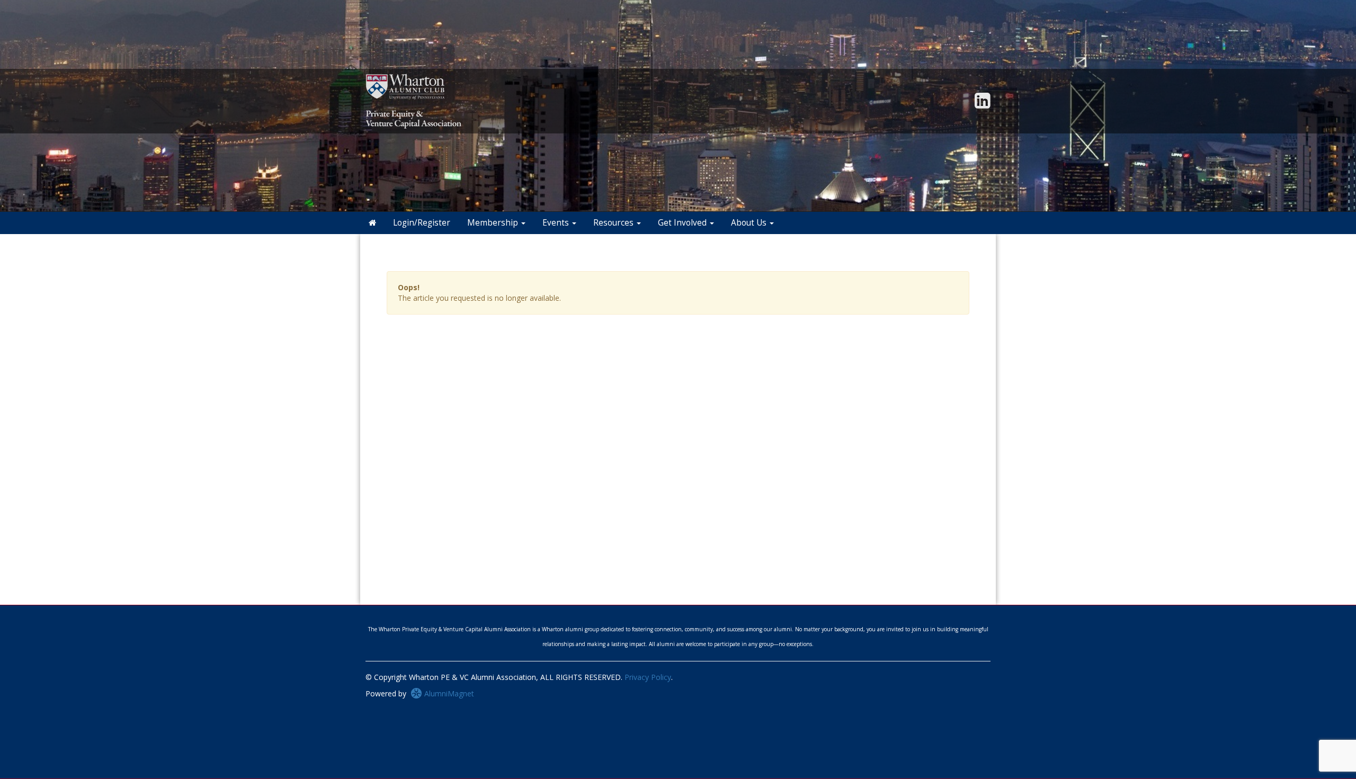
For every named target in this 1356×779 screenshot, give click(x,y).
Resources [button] (614, 222)
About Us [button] (750, 222)
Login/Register (421, 222)
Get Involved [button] (683, 222)
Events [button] (556, 222)
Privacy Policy (648, 677)
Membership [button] (493, 222)
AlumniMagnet (448, 693)
